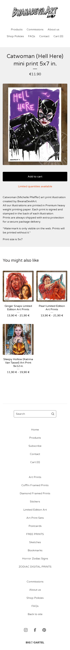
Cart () (58, 36)
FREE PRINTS (35, 534)
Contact (44, 36)
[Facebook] (35, 630)
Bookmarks (35, 550)
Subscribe (35, 446)
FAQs (31, 36)
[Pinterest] (44, 630)
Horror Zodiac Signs (35, 558)
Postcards (35, 526)
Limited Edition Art (35, 509)
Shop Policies (15, 36)
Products (17, 29)
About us (53, 29)
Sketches (35, 542)
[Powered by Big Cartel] (35, 642)
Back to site (35, 614)
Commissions (35, 29)
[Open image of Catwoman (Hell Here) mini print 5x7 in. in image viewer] (35, 124)
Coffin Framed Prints (35, 485)
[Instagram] (25, 630)
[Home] (35, 12)
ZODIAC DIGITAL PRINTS (35, 566)
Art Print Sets (35, 518)
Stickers (35, 501)
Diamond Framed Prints (35, 493)
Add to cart (35, 176)
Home (35, 429)
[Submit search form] (53, 414)
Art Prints (35, 477)
